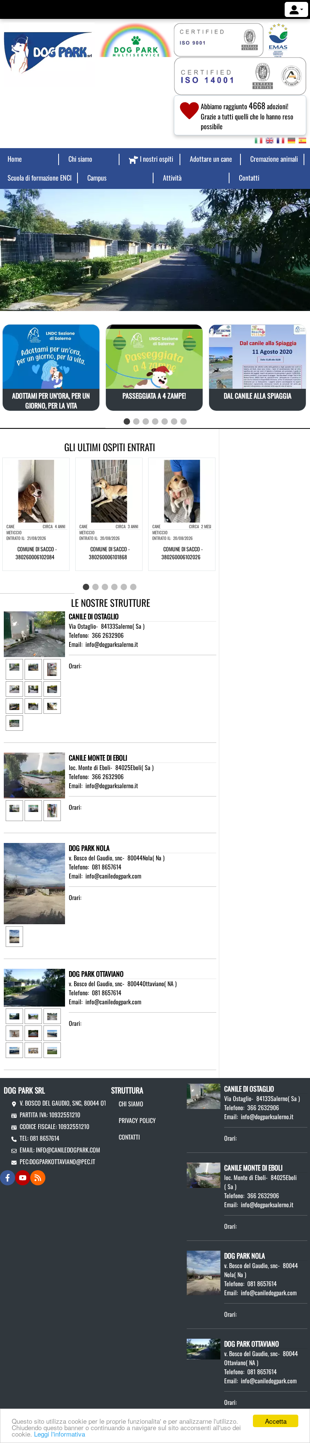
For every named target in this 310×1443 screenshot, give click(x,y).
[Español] (302, 139)
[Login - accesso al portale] (296, 9)
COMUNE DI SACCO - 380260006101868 (109, 553)
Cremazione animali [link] (274, 159)
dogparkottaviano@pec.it (62, 1161)
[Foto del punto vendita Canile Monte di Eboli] (34, 774)
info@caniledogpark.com (113, 875)
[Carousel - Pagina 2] (136, 421)
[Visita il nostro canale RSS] (37, 1177)
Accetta (276, 1421)
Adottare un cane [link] (211, 159)
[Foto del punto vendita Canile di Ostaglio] (34, 633)
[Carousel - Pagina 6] (174, 421)
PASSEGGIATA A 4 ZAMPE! (154, 396)
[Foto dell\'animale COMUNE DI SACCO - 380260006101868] (109, 490)
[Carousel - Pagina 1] (127, 421)
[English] (269, 139)
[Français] (280, 139)
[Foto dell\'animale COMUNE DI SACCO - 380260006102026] (181, 490)
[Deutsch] (291, 139)
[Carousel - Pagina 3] (146, 421)
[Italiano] (258, 139)
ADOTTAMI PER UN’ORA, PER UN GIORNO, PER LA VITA (51, 400)
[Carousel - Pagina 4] (155, 421)
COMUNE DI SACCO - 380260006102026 (182, 553)
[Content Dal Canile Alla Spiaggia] (257, 359)
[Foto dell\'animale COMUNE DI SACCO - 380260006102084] (36, 490)
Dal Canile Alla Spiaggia (257, 396)
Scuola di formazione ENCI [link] (39, 178)
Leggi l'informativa (59, 1433)
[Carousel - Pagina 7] (183, 421)
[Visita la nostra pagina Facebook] (7, 1177)
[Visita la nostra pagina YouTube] (22, 1177)
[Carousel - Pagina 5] (164, 421)
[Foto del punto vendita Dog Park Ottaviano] (34, 986)
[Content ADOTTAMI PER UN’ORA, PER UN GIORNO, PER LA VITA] (51, 384)
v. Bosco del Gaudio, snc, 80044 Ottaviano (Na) (78, 1102)
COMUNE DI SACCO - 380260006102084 (36, 553)
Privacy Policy (137, 1120)
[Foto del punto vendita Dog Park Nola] (34, 882)
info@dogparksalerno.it (111, 644)
